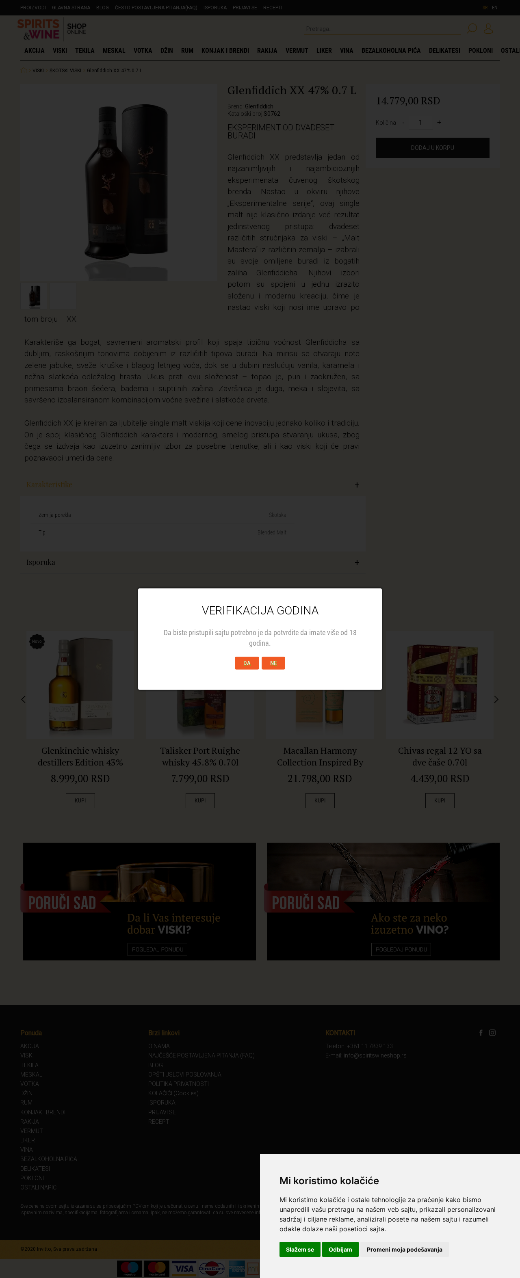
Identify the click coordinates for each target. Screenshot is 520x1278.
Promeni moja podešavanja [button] (404, 1249)
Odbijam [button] (340, 1249)
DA (247, 662)
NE (273, 662)
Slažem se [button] (300, 1249)
